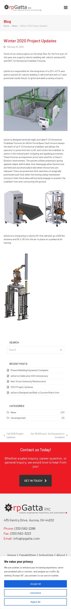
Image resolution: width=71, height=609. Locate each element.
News (13, 412)
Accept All (35, 583)
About (61, 555)
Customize (35, 592)
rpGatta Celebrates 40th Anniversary (29, 375)
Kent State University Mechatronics (28, 381)
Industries (46, 555)
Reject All (35, 601)
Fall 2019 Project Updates (13, 435)
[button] (66, 7)
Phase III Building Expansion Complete (29, 370)
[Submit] (61, 349)
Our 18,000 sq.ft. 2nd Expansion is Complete (47, 435)
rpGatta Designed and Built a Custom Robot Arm (35, 392)
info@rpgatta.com (26, 538)
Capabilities (27, 555)
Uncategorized (18, 417)
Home (11, 555)
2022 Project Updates (22, 387)
